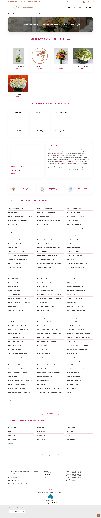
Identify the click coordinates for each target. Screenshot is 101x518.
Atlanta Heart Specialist (44, 228)
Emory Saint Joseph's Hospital (16, 384)
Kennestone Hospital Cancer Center (47, 255)
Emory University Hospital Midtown (18, 329)
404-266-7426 (21, 1)
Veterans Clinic (12, 247)
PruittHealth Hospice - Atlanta (45, 306)
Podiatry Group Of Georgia (15, 263)
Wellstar (69, 392)
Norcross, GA (41, 431)
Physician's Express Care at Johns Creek (48, 220)
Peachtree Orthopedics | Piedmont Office (78, 337)
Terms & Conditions (48, 472)
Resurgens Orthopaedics (15, 243)
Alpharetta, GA (12, 439)
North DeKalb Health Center (45, 376)
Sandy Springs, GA (13, 443)
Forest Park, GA (71, 427)
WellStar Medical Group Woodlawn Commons (79, 275)
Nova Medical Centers (73, 271)
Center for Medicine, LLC (73, 376)
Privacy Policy (47, 474)
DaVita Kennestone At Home (74, 259)
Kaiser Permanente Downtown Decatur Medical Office (80, 240)
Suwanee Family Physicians (44, 236)
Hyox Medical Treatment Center (75, 267)
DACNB (10, 271)
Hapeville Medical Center (44, 400)
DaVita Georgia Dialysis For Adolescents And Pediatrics (50, 294)
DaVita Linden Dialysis (73, 322)
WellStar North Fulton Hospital (75, 283)
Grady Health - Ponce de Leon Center (47, 329)
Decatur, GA (40, 427)
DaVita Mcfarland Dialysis (74, 208)
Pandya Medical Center (73, 251)
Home (9, 14)
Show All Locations (50, 455)
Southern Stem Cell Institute (16, 314)
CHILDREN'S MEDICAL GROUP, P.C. (76, 228)
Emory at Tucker (71, 294)
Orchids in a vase (83, 66)
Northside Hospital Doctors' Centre (18, 388)
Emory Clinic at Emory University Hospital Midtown (21, 326)
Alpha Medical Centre (43, 224)
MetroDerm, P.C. (41, 384)
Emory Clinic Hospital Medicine (17, 298)
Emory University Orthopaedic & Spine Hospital (50, 298)
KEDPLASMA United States (44, 396)
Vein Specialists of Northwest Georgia (19, 259)
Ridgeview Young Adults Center (75, 286)
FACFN (39, 271)
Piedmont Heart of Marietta (74, 255)
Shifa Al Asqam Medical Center (16, 251)
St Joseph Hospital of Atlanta (45, 283)
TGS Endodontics (71, 388)
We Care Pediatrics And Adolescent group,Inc (50, 392)
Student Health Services (73, 372)
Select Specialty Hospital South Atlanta (19, 392)
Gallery (81, 7)
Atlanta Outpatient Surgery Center (18, 357)
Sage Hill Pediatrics (13, 322)
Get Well (18, 131)
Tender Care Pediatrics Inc (74, 224)
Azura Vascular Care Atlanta (74, 236)
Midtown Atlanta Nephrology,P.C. (75, 329)
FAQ (45, 477)
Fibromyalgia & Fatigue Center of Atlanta (78, 263)
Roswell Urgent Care (43, 279)
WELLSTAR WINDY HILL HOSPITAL (17, 275)
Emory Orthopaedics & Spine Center (77, 369)
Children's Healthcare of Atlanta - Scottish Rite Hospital (80, 380)
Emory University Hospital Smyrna (76, 290)
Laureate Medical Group (44, 337)
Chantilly (18, 94)
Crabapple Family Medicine (44, 208)
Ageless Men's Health (43, 310)
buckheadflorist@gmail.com (33, 1)
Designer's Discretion (40, 66)
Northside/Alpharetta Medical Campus (19, 220)
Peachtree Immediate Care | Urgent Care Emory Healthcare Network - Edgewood (50, 322)
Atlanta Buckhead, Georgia (17, 511)
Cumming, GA (12, 427)
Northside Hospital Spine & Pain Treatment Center (50, 388)
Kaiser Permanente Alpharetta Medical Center (21, 216)
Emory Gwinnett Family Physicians (17, 232)
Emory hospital (41, 326)
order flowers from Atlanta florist (66, 161)
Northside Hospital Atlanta (74, 384)
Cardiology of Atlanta (43, 357)
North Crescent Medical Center (75, 216)
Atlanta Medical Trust (14, 294)
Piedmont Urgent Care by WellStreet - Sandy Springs (50, 365)
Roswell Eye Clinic (13, 279)
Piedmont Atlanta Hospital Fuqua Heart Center (50, 341)
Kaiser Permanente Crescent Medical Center (20, 302)
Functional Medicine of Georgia (46, 212)
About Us (46, 471)
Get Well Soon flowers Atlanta (59, 153)
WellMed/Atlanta (71, 302)
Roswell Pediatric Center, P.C (74, 212)
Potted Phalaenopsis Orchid (18, 66)
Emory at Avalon (12, 212)
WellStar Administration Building (17, 267)
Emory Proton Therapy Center (75, 326)
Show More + (50, 413)
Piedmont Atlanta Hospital (15, 341)
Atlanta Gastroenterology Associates (18, 255)
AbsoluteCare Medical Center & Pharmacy (78, 333)
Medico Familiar (12, 306)
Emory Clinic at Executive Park (45, 369)
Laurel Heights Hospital (14, 318)
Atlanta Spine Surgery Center (16, 337)
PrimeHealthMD (12, 224)
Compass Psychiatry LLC (44, 267)
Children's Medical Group (15, 240)
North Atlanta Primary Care (44, 216)
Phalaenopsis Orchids (61, 131)
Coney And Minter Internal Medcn (17, 353)
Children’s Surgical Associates (75, 357)
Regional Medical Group (73, 247)
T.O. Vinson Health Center (44, 243)
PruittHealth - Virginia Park (74, 318)
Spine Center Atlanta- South (16, 310)
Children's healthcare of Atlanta (17, 369)
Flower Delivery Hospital (19, 14)
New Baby (40, 131)
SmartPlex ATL (41, 275)
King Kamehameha (61, 66)
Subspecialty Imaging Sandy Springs (76, 365)
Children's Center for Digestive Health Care (20, 380)
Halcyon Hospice (42, 251)
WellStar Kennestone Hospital (45, 259)
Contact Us (46, 475)
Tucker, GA (69, 435)
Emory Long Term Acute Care (45, 240)
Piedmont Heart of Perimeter (16, 365)
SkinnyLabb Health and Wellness (75, 232)
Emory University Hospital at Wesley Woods (49, 372)
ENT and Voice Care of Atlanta (75, 298)
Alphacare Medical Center (15, 208)
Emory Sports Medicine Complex (17, 372)
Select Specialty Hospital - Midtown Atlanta (49, 333)
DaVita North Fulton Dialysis (74, 279)
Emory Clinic (70, 314)
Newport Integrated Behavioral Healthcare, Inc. (50, 247)
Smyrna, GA (11, 435)
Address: (13, 170)
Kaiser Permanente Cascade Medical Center (79, 345)
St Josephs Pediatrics (14, 236)
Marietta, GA (11, 431)
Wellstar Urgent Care (14, 290)
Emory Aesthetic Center (44, 353)
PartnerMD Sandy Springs (74, 361)
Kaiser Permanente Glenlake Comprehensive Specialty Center (21, 361)
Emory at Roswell (13, 283)
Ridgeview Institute (42, 286)
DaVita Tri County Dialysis (15, 396)
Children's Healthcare (43, 380)
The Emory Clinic (42, 349)
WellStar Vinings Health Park (45, 290)
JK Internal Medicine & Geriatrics (46, 232)
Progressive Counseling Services (17, 400)
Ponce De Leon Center (14, 333)
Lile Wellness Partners (73, 220)
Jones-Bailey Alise (72, 353)
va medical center (72, 243)
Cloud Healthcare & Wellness (75, 306)
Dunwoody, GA (71, 439)
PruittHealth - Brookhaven (15, 349)
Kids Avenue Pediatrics (73, 396)
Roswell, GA (70, 431)
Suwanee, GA (41, 435)
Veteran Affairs (12, 376)
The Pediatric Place (13, 228)
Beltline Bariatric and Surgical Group (77, 349)
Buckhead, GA (41, 439)
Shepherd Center (42, 345)
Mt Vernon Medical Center (44, 361)
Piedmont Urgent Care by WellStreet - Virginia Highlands (50, 318)
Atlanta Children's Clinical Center (76, 310)
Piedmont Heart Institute (15, 345)
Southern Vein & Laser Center (45, 314)
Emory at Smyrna (13, 286)
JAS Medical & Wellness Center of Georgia (49, 263)
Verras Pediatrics (42, 302)
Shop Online (72, 7)
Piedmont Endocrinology (73, 341)
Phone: (13, 174)
